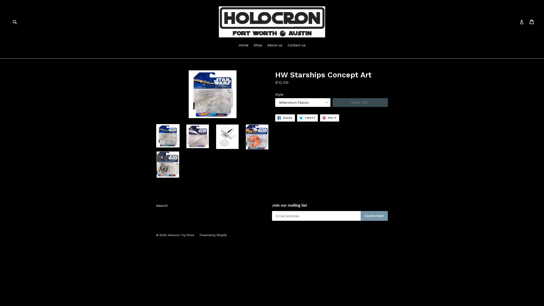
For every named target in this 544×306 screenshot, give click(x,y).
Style (279, 94)
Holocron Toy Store (181, 235)
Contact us (297, 45)
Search (162, 206)
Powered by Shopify (213, 235)
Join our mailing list (289, 205)
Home (243, 45)
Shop (258, 45)
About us (274, 45)
